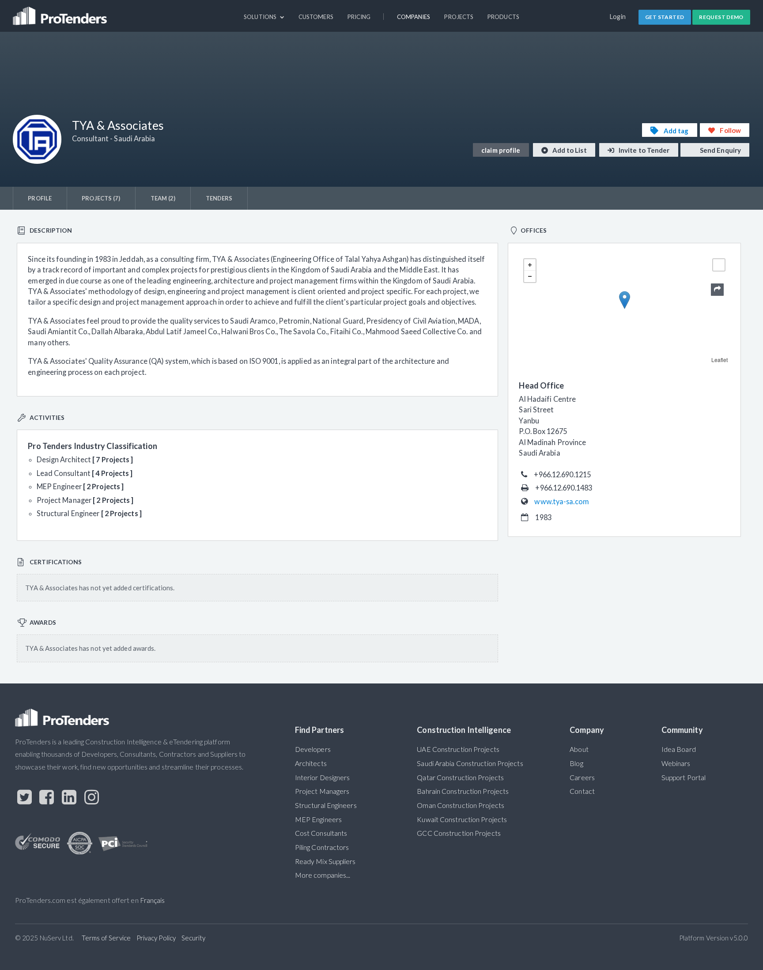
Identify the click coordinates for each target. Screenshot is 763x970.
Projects (458, 16)
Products (503, 16)
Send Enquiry (720, 150)
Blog (576, 763)
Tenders (219, 198)
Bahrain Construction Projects (463, 791)
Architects (311, 763)
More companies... (323, 875)
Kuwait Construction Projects (462, 819)
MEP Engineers (318, 819)
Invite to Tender (643, 150)
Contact (582, 791)
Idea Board (678, 749)
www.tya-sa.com (561, 501)
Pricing (359, 16)
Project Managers (322, 791)
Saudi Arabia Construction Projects (470, 763)
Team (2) (163, 198)
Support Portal (683, 777)
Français (152, 900)
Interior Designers (322, 777)
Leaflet (719, 359)
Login (618, 16)
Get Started (664, 17)
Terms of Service (106, 938)
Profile (40, 198)
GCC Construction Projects (458, 833)
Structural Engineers (326, 805)
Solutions (261, 16)
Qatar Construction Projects (460, 777)
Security (193, 938)
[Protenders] (61, 12)
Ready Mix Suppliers (325, 861)
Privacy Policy (156, 938)
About (579, 749)
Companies (414, 16)
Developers (313, 749)
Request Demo (721, 17)
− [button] (530, 276)
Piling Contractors (322, 847)
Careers (582, 777)
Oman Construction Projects (460, 805)
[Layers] (719, 265)
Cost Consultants (321, 833)
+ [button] (530, 265)
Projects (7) (101, 198)
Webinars (676, 763)
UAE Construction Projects (458, 749)
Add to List (569, 150)
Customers (315, 16)
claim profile (500, 150)
